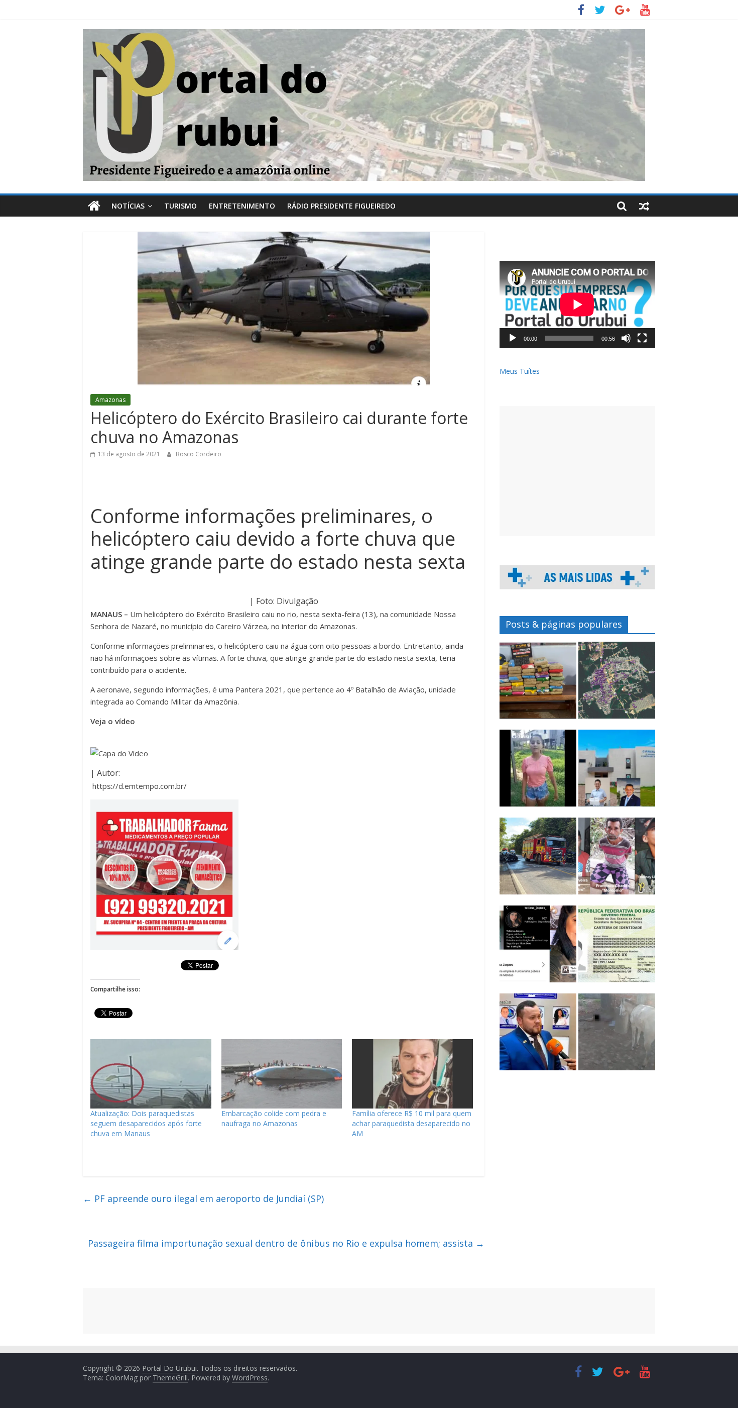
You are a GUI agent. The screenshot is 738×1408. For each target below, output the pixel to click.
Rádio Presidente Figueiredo (341, 206)
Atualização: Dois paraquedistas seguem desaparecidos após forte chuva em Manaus (146, 1123)
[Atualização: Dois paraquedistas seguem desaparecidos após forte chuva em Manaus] (150, 1074)
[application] (577, 304)
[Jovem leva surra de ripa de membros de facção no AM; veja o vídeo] (538, 773)
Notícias (128, 206)
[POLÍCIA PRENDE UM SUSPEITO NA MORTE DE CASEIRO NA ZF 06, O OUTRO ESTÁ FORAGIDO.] (616, 860)
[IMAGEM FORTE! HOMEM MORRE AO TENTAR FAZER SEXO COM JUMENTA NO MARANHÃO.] (616, 1036)
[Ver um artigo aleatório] (644, 206)
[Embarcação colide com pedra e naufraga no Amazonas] (281, 1074)
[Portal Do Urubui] (94, 206)
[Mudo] (626, 338)
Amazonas (110, 399)
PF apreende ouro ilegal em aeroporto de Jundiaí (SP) (203, 1198)
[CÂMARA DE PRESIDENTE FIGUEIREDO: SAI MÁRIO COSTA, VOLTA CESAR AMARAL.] (616, 773)
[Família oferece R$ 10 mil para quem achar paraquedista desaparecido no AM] (412, 1074)
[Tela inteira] (642, 338)
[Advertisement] (577, 471)
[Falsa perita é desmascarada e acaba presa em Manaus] (538, 948)
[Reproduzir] (513, 338)
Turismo (180, 206)
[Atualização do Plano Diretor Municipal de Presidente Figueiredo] (616, 685)
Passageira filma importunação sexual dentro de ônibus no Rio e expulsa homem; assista (286, 1243)
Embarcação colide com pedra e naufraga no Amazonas (273, 1118)
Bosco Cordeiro (198, 454)
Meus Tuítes (520, 371)
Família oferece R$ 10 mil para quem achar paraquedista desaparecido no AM (411, 1123)
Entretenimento (242, 206)
